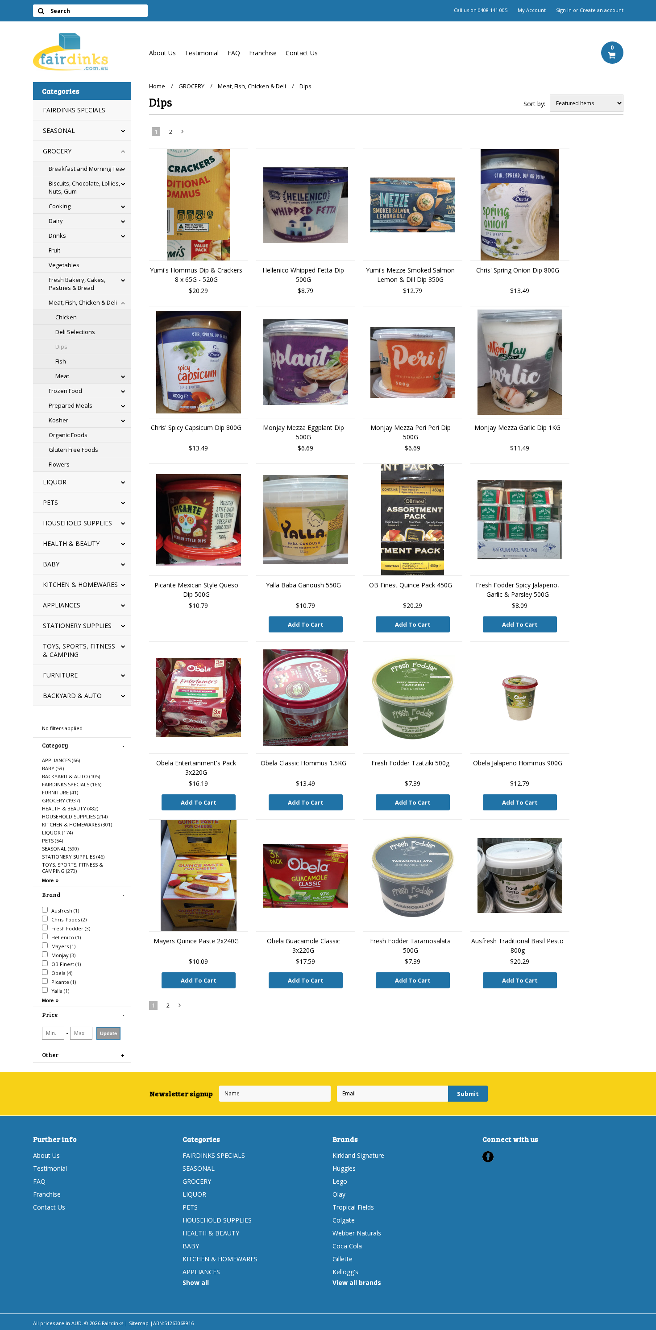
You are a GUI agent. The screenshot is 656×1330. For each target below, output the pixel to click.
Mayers (62, 946)
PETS (50, 502)
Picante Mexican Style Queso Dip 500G (196, 590)
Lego (339, 1181)
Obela (61, 973)
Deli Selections (75, 332)
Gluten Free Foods (73, 450)
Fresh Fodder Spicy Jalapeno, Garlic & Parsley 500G (517, 590)
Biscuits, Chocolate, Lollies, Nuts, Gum (84, 187)
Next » (182, 133)
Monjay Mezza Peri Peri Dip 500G (410, 432)
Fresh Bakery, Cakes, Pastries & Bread (77, 284)
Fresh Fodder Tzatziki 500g (410, 763)
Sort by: (534, 103)
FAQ (234, 53)
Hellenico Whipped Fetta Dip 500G (303, 275)
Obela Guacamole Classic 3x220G (303, 945)
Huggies (344, 1168)
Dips (61, 347)
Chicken (66, 317)
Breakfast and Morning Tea (86, 169)
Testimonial (202, 53)
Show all (196, 1282)
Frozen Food (65, 391)
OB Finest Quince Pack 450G (410, 585)
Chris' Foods (68, 919)
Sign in (564, 10)
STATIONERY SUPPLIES (77, 625)
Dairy (56, 221)
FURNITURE (60, 675)
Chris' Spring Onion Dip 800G (517, 270)
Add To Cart (306, 624)
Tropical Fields (353, 1207)
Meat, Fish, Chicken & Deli (83, 302)
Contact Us (302, 53)
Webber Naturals (356, 1233)
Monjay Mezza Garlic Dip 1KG (517, 427)
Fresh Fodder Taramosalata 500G (410, 945)
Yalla (59, 990)
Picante (63, 982)
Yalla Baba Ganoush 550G (303, 585)
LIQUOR (54, 482)
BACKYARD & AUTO (72, 695)
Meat (62, 376)
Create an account (601, 10)
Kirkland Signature (358, 1155)
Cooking (60, 206)
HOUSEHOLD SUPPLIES (77, 523)
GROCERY (57, 151)
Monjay (62, 955)
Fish (60, 361)
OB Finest (65, 964)
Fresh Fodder (70, 928)
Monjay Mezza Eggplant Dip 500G (303, 432)
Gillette (342, 1259)
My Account (532, 10)
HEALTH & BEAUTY (71, 543)
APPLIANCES (61, 605)
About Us (162, 53)
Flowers (59, 464)
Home (157, 86)
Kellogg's (345, 1272)
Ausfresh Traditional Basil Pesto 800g (517, 945)
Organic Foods (68, 435)
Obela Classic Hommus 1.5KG (303, 763)
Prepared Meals (70, 405)
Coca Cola (347, 1246)
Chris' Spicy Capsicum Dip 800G (196, 427)
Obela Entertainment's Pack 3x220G (196, 768)
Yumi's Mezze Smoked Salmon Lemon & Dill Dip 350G (410, 275)
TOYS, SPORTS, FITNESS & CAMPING (79, 650)
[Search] (41, 11)
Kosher (58, 420)
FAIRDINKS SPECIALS (74, 110)
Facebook (488, 1156)
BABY (51, 564)
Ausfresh (64, 910)
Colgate (343, 1220)
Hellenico (65, 937)
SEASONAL (59, 130)
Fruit (54, 250)
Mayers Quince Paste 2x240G (196, 941)
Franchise (263, 53)
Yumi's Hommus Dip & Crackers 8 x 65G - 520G (196, 275)
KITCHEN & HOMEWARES (80, 584)
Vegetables (64, 265)
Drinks (57, 235)
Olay (338, 1194)
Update (108, 1033)
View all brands (356, 1282)
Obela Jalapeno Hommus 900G (517, 763)
